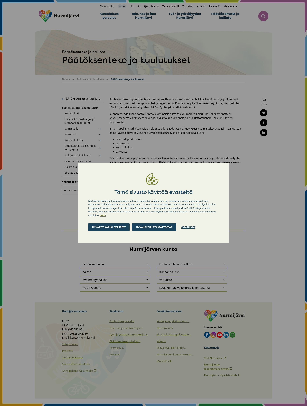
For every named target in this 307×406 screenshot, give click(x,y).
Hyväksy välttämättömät (154, 227)
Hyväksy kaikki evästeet (109, 227)
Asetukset (188, 227)
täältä (103, 215)
